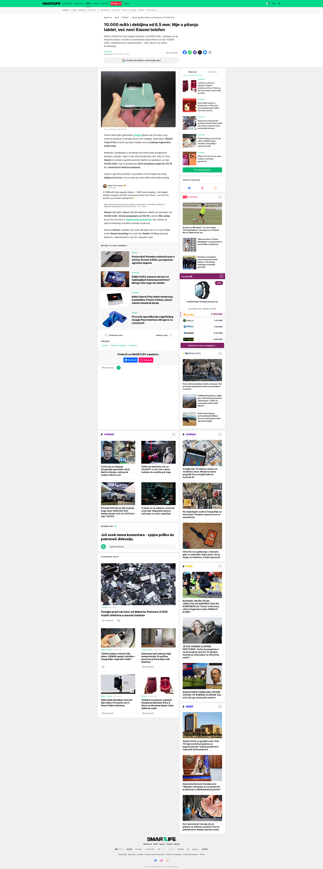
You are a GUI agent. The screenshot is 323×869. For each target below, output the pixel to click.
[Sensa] (181, 849)
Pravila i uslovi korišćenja (154, 854)
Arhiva (202, 854)
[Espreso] (205, 849)
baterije (133, 346)
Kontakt (140, 854)
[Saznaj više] (220, 197)
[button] (172, 53)
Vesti (117, 17)
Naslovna (108, 17)
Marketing (123, 854)
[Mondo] (119, 849)
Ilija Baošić (108, 51)
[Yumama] (150, 849)
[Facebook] (189, 188)
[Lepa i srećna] (138, 849)
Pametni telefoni (118, 346)
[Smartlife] (51, 3)
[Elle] (171, 849)
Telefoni (125, 17)
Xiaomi (105, 346)
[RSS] (215, 188)
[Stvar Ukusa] (162, 849)
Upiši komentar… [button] (117, 546)
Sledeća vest (162, 335)
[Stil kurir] (188, 849)
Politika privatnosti (190, 854)
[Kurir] (129, 849)
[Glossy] (195, 849)
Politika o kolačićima (174, 854)
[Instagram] (202, 188)
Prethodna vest (116, 335)
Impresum (132, 854)
